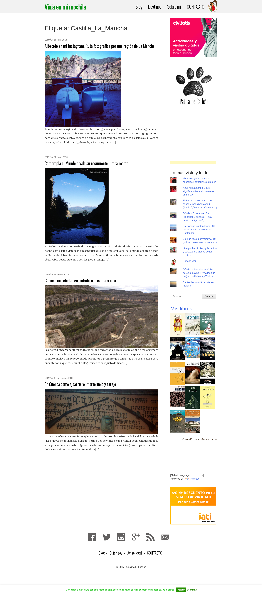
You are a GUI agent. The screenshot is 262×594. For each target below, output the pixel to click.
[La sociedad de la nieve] (192, 324)
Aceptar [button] (181, 590)
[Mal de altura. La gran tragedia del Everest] (207, 348)
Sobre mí (174, 6)
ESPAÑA (49, 40)
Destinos (154, 6)
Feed (150, 537)
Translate (195, 478)
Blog (138, 6)
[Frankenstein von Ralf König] (192, 397)
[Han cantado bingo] (177, 421)
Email (165, 537)
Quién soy (116, 553)
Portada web (189, 261)
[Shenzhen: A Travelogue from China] (177, 396)
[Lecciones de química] (177, 325)
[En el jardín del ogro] (192, 372)
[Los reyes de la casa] (207, 397)
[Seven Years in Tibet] (177, 348)
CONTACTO (195, 6)
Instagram (121, 537)
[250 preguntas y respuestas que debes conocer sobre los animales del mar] (192, 347)
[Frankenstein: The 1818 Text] (207, 372)
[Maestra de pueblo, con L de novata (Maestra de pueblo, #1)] (207, 323)
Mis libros (181, 308)
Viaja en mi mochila (65, 6)
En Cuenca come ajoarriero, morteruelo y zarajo (80, 384)
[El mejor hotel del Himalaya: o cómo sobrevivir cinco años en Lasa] (192, 421)
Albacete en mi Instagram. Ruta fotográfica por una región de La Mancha (100, 46)
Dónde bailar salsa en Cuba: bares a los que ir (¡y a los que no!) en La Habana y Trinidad (199, 273)
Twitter (106, 537)
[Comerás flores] (177, 373)
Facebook (92, 537)
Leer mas (192, 589)
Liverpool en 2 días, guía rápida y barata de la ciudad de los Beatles (200, 252)
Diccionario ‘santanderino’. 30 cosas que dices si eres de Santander (199, 229)
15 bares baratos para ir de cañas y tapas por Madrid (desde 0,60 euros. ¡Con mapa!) (200, 204)
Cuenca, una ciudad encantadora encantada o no (80, 280)
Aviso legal (134, 553)
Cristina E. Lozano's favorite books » (199, 439)
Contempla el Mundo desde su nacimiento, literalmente (86, 163)
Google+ (136, 537)
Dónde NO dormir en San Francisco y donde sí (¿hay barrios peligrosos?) (197, 217)
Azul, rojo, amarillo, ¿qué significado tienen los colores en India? (198, 191)
